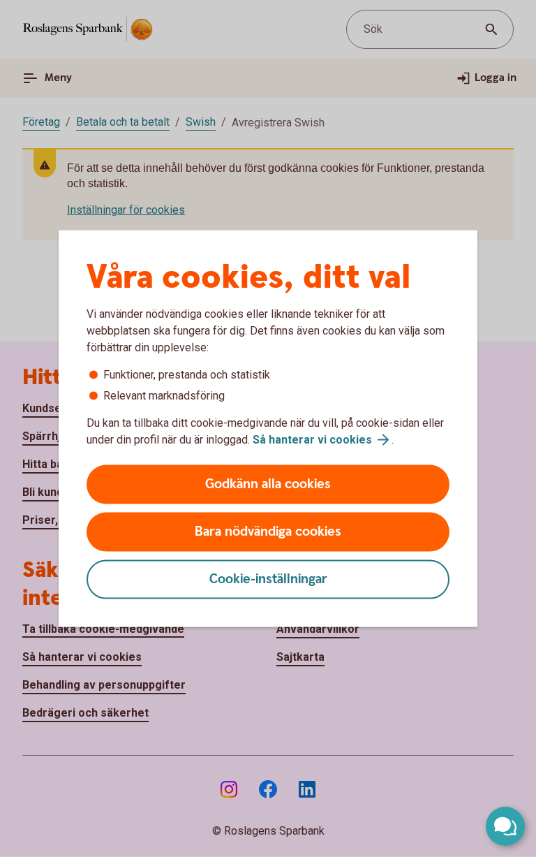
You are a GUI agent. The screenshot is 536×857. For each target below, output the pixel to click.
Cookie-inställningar (268, 579)
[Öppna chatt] (505, 826)
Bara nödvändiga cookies (268, 532)
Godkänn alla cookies (268, 484)
